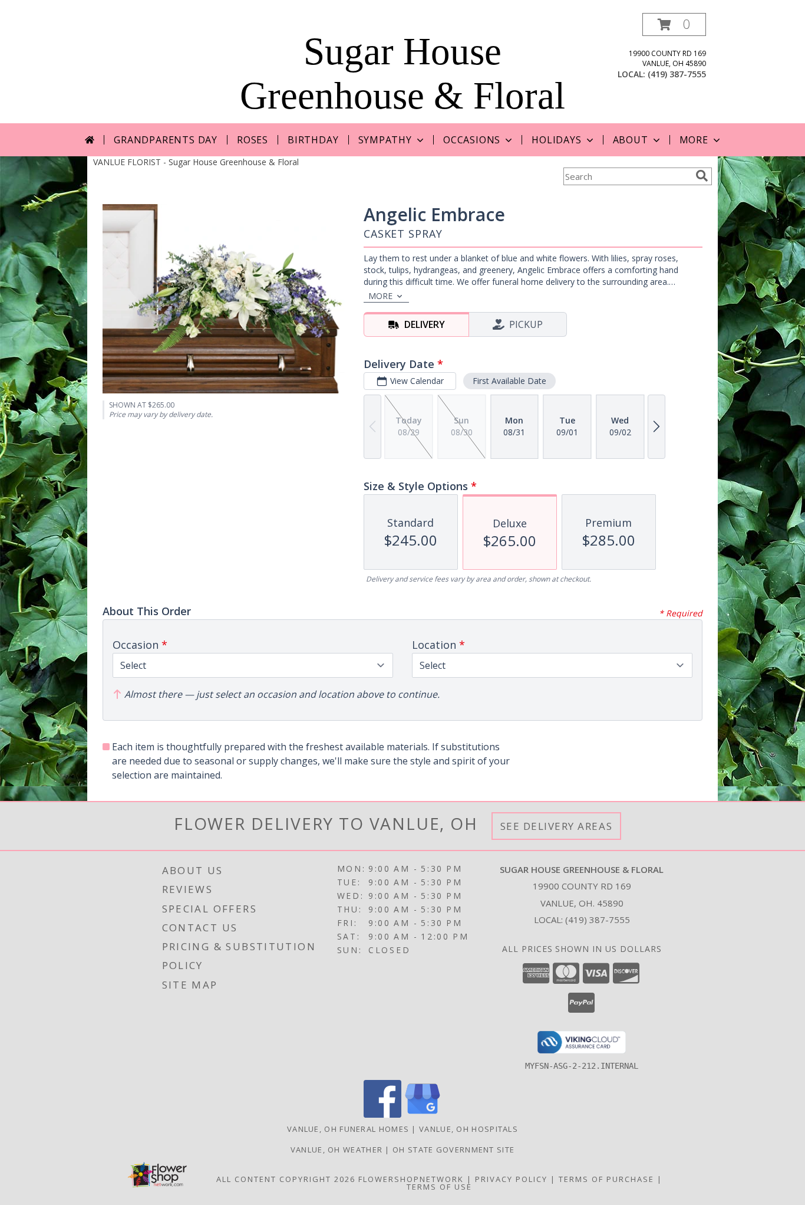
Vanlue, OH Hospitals (468, 1129)
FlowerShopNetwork (411, 1179)
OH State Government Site (453, 1149)
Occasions (471, 139)
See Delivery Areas (556, 826)
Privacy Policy (511, 1179)
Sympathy (385, 139)
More (693, 139)
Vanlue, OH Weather (336, 1149)
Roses (252, 139)
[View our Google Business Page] (422, 1114)
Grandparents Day (165, 139)
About (630, 139)
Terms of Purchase (606, 1179)
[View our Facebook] (382, 1114)
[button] (674, 24)
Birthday (313, 139)
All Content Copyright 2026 (285, 1179)
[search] (701, 175)
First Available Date (509, 380)
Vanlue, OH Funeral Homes (348, 1129)
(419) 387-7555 (677, 74)
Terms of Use (439, 1186)
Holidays (556, 139)
